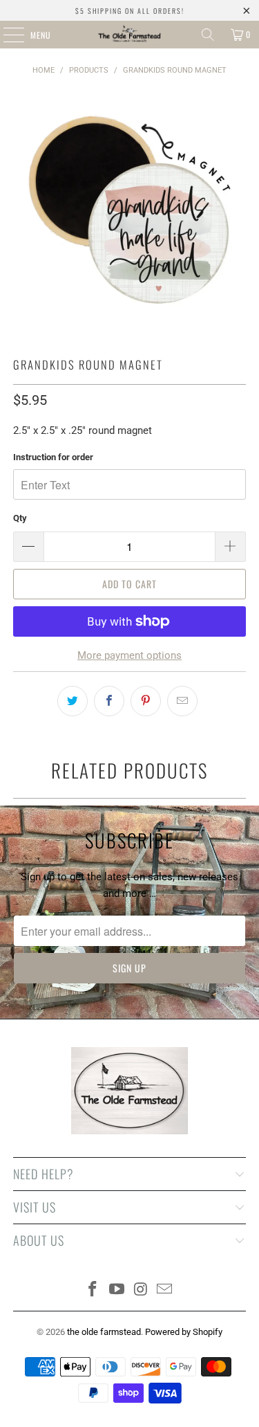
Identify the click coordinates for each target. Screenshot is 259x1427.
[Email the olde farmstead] (165, 1290)
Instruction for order (53, 457)
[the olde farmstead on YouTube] (116, 1290)
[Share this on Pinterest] (146, 701)
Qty (20, 518)
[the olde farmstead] (130, 34)
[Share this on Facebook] (109, 701)
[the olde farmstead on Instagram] (141, 1290)
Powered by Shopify (183, 1332)
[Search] (208, 34)
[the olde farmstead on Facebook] (93, 1290)
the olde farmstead (104, 1332)
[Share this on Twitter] (72, 701)
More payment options (129, 655)
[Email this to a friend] (182, 701)
